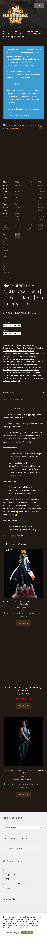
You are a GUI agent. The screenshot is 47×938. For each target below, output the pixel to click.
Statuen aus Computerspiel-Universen (28, 31)
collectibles (32, 356)
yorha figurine (27, 378)
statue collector (18, 372)
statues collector (25, 375)
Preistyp (6, 322)
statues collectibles (10, 375)
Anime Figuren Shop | (21, 353)
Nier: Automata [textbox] (23, 827)
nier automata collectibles (21, 361)
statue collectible (26, 370)
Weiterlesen (23, 623)
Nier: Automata (8, 34)
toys (34, 375)
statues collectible (32, 372)
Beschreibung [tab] (8, 392)
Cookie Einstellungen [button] (11, 932)
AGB (7, 879)
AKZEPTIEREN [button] (26, 932)
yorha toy (6, 381)
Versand (9, 870)
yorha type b (15, 381)
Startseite (9, 31)
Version (6, 330)
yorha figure (16, 378)
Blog (8, 888)
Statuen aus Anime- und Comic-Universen (18, 351)
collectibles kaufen (10, 359)
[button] (41, 127)
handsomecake (24, 359)
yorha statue (38, 378)
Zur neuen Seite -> (33, 49)
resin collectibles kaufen (21, 367)
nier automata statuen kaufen (21, 364)
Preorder (39, 348)
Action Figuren (17, 348)
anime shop (34, 353)
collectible (23, 356)
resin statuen (37, 367)
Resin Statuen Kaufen (11, 370)
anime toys (14, 356)
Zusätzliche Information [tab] (13, 399)
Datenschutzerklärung (15, 884)
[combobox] (23, 827)
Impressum (10, 874)
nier (31, 359)
